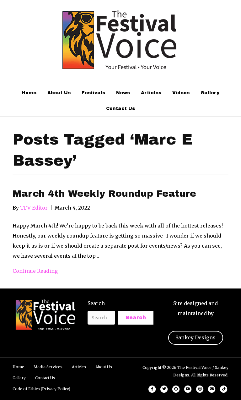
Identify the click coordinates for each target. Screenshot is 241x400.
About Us (59, 92)
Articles (151, 92)
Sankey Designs (195, 337)
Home (29, 92)
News (123, 92)
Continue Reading (35, 271)
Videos (181, 92)
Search (96, 303)
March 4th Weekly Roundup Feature (104, 194)
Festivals (93, 92)
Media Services (48, 366)
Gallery (210, 92)
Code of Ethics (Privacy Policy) (41, 388)
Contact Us (120, 108)
